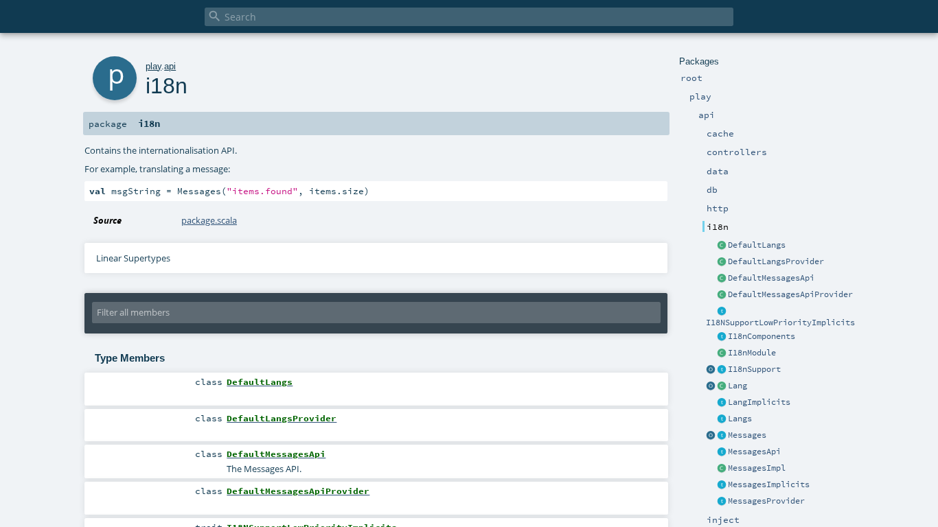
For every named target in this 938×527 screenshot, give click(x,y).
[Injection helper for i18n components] (721, 336)
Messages (747, 435)
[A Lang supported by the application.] (721, 386)
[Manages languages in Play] (721, 419)
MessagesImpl (757, 468)
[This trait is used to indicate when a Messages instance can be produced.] (721, 501)
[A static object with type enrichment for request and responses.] (710, 369)
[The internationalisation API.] (721, 452)
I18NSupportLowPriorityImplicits (780, 322)
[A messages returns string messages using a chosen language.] (721, 435)
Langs (740, 418)
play (153, 66)
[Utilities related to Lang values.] (710, 386)
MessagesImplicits (769, 484)
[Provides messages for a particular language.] (721, 468)
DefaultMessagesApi (771, 278)
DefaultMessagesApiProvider (790, 294)
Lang (737, 385)
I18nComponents (761, 336)
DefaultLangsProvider (776, 261)
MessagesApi (754, 451)
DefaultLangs (757, 245)
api (170, 66)
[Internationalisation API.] (710, 435)
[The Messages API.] (721, 278)
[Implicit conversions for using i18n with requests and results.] (721, 311)
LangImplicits (759, 402)
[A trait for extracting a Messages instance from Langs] (721, 402)
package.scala (209, 220)
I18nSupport (754, 369)
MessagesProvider (766, 501)
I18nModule (752, 353)
